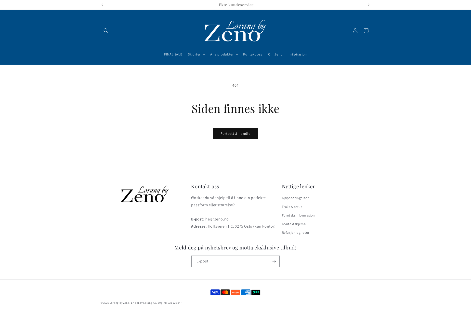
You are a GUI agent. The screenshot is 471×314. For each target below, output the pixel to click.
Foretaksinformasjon (298, 215)
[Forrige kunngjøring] (102, 4)
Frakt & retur (292, 206)
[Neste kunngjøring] (368, 4)
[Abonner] (274, 261)
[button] (106, 30)
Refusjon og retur (296, 232)
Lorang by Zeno (120, 302)
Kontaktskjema (294, 223)
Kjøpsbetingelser (295, 198)
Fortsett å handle (235, 133)
